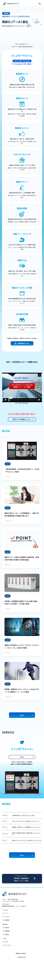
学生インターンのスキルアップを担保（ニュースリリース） (26, 821)
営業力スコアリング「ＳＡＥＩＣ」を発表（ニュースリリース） (27, 840)
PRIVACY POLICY (21, 953)
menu (39, 3)
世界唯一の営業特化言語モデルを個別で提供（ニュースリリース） (26, 833)
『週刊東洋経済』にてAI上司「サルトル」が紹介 (23, 815)
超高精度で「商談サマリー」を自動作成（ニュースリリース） (26, 827)
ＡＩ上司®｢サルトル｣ (22, 55)
